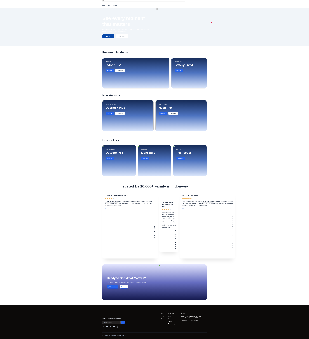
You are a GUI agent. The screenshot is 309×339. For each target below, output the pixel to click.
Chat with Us (113, 286)
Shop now (123, 286)
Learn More (122, 36)
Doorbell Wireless (207, 201)
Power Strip (165, 218)
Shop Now (108, 36)
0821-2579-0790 (185, 320)
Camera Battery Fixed (111, 201)
